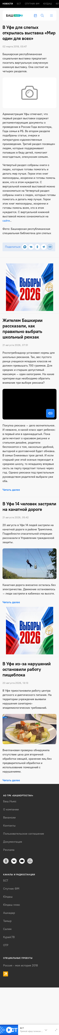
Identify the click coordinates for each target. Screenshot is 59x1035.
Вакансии (9, 817)
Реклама (8, 850)
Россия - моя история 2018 (20, 965)
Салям (7, 929)
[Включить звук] (50, 413)
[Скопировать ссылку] (50, 246)
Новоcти (8, 3)
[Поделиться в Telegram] (43, 247)
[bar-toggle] (51, 15)
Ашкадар (9, 913)
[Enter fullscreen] (56, 1030)
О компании (11, 809)
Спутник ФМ (32, 3)
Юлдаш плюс (11, 905)
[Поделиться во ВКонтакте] (31, 247)
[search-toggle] (42, 15)
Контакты (9, 825)
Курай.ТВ (9, 937)
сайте (6, 220)
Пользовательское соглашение (23, 833)
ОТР (5, 945)
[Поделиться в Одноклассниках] (37, 247)
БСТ (19, 3)
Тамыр (7, 921)
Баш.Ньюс (9, 801)
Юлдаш (47, 3)
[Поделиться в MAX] (25, 247)
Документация (12, 841)
